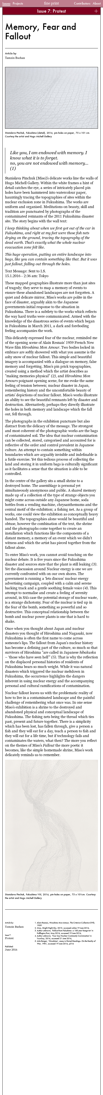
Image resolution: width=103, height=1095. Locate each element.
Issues (6, 3)
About (97, 3)
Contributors (82, 3)
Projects (18, 3)
